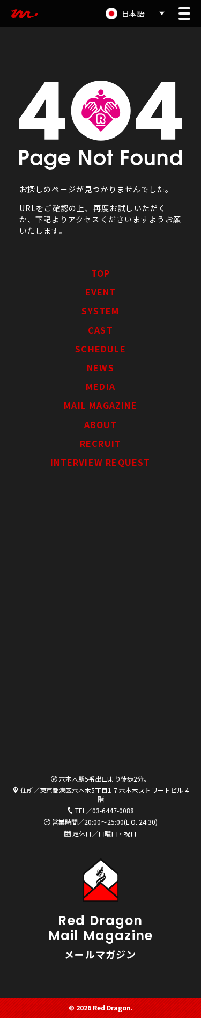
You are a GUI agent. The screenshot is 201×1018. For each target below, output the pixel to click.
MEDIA (100, 386)
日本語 (133, 13)
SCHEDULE (100, 348)
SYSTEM (100, 310)
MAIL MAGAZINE (100, 405)
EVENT (100, 291)
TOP (100, 272)
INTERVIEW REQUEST (100, 462)
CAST (100, 329)
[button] (184, 13)
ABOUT (100, 424)
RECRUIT (100, 443)
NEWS (100, 367)
